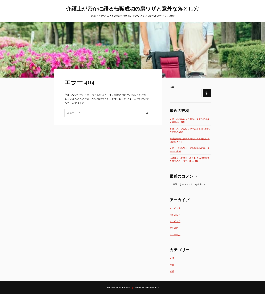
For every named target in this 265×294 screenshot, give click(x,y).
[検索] (147, 113)
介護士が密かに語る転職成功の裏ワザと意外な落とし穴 (132, 8)
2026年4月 (175, 234)
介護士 (173, 258)
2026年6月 (175, 221)
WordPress (124, 288)
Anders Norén (152, 288)
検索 (172, 87)
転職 (172, 271)
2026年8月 (175, 208)
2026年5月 (175, 228)
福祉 (172, 265)
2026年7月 (175, 215)
